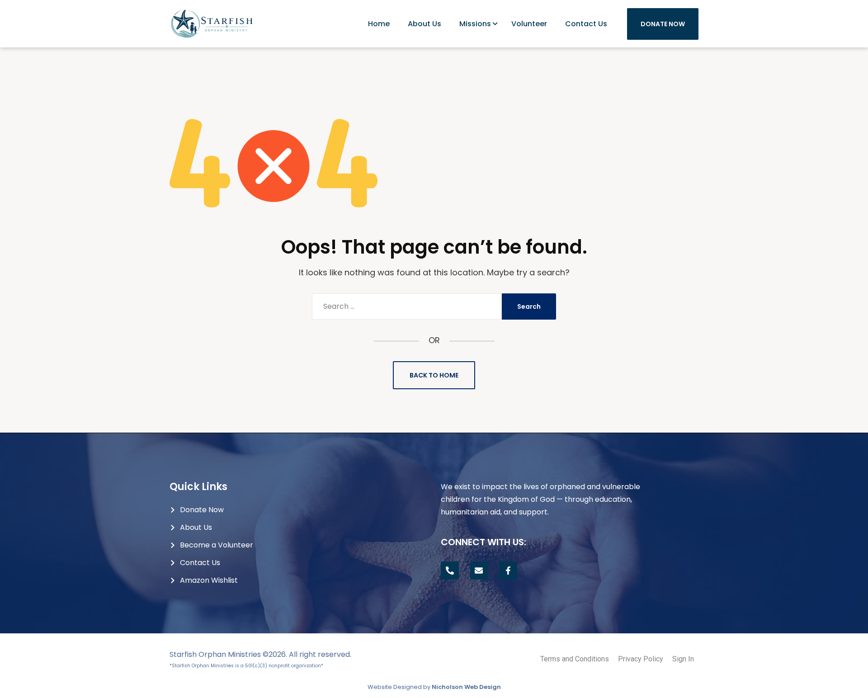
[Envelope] (479, 570)
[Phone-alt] (450, 570)
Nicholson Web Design (466, 687)
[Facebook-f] (508, 570)
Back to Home (434, 375)
